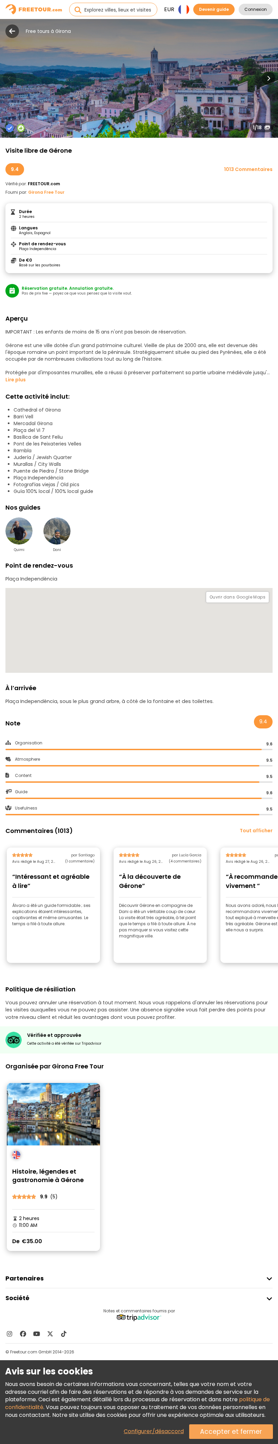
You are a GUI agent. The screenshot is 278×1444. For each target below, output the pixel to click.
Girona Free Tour (46, 192)
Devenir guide (214, 9)
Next (268, 78)
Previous (9, 78)
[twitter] (50, 1334)
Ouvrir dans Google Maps (237, 597)
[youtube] (37, 1334)
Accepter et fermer (231, 1431)
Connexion (255, 9)
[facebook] (23, 1334)
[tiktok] (64, 1334)
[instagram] (9, 1334)
